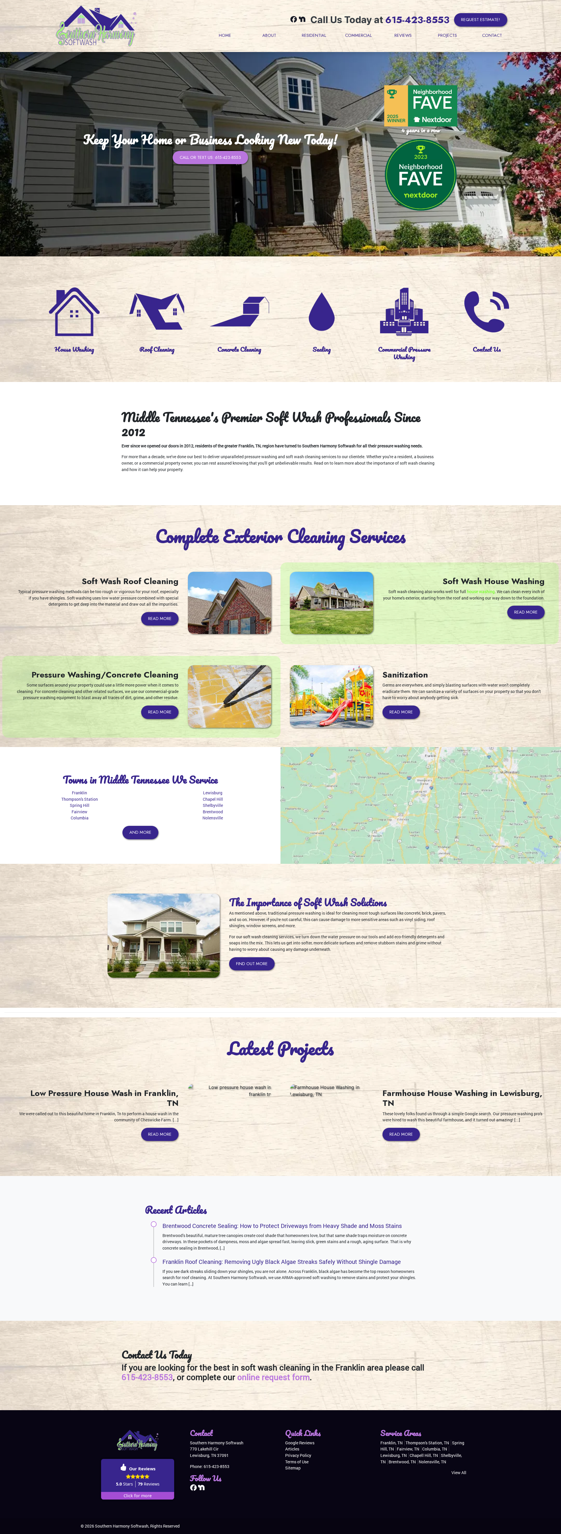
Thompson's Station (79, 799)
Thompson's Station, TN (427, 1443)
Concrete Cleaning (239, 349)
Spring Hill (79, 805)
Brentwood (213, 811)
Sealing (322, 349)
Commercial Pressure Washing (404, 353)
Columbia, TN (434, 1449)
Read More (160, 618)
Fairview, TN (408, 1449)
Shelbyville (213, 805)
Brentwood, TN (402, 1461)
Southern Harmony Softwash (121, 1526)
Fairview (79, 811)
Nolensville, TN (432, 1461)
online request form (273, 1377)
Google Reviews (299, 1443)
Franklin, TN (391, 1443)
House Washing (74, 349)
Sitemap (293, 1468)
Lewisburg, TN (393, 1455)
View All (458, 1472)
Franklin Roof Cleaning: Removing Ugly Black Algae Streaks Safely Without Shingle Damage (281, 1261)
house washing (481, 591)
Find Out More (252, 964)
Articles (292, 1449)
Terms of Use (297, 1461)
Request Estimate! (480, 19)
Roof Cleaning (156, 349)
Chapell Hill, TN (424, 1455)
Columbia (80, 818)
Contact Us (487, 349)
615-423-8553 (417, 20)
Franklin (79, 792)
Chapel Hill (213, 799)
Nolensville (212, 818)
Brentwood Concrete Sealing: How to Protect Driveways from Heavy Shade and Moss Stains (282, 1225)
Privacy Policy (298, 1455)
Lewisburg (212, 792)
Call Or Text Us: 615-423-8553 (210, 157)
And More (140, 832)
